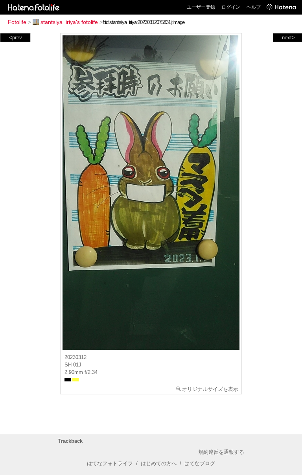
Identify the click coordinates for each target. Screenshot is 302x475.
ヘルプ (254, 7)
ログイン (230, 7)
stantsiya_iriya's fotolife (69, 22)
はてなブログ (199, 463)
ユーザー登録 (201, 7)
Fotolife (17, 22)
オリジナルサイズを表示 (210, 389)
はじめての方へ (159, 463)
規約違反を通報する (221, 452)
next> (288, 38)
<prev (15, 38)
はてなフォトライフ (110, 463)
